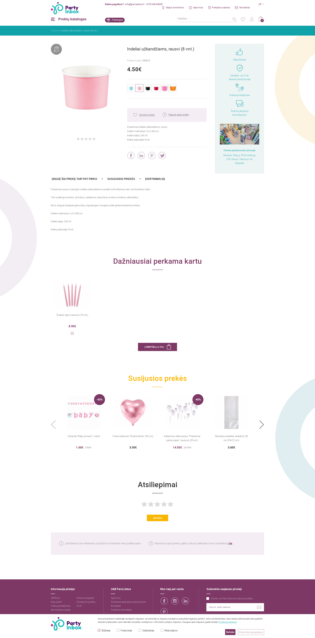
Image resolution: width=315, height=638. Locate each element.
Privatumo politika (86, 602)
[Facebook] (131, 155)
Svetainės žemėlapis (121, 610)
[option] (83, 421)
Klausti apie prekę (178, 114)
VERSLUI (55, 598)
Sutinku (230, 632)
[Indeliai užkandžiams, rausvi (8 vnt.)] (86, 86)
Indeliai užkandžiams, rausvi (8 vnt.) (79, 30)
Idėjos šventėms (175, 7)
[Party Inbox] (65, 8)
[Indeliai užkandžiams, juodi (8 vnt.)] (148, 88)
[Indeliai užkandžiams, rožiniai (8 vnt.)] (164, 88)
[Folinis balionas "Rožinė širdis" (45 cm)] (133, 410)
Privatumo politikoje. (227, 622)
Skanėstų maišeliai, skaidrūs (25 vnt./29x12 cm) (231, 438)
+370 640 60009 (154, 4)
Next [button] (261, 424)
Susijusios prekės (121, 179)
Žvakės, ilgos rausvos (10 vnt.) (72, 315)
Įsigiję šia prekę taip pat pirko (74, 179)
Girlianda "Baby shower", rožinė (84, 436)
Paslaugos (117, 20)
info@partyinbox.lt (134, 4)
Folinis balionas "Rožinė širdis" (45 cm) (133, 436)
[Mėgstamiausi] (242, 19)
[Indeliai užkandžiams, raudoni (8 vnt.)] (156, 88)
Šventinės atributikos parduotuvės (128, 602)
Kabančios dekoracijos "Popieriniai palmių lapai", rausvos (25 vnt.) (182, 438)
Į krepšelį (154, 347)
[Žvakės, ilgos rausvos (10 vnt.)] (72, 292)
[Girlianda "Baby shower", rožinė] (83, 410)
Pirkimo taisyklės (85, 598)
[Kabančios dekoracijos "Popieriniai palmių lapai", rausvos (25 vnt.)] (182, 410)
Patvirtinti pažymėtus (251, 632)
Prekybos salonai (221, 7)
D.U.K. (79, 606)
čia (230, 543)
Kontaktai (245, 7)
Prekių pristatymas (60, 606)
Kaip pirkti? (56, 602)
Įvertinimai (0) (155, 179)
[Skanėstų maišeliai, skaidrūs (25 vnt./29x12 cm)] (231, 410)
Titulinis (55, 30)
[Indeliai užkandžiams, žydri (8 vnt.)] (131, 88)
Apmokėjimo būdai (60, 610)
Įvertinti (157, 518)
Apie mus (198, 7)
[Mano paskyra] (251, 19)
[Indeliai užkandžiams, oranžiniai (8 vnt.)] (173, 88)
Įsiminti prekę (147, 115)
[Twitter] (162, 155)
